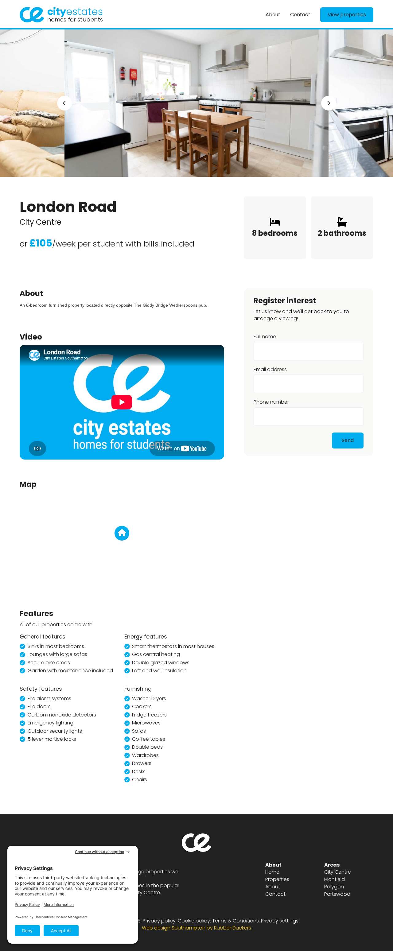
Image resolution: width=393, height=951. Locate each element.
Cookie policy (194, 920)
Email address (270, 369)
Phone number (271, 402)
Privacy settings (279, 920)
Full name (265, 336)
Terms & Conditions (235, 920)
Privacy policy (159, 920)
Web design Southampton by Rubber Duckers (196, 927)
